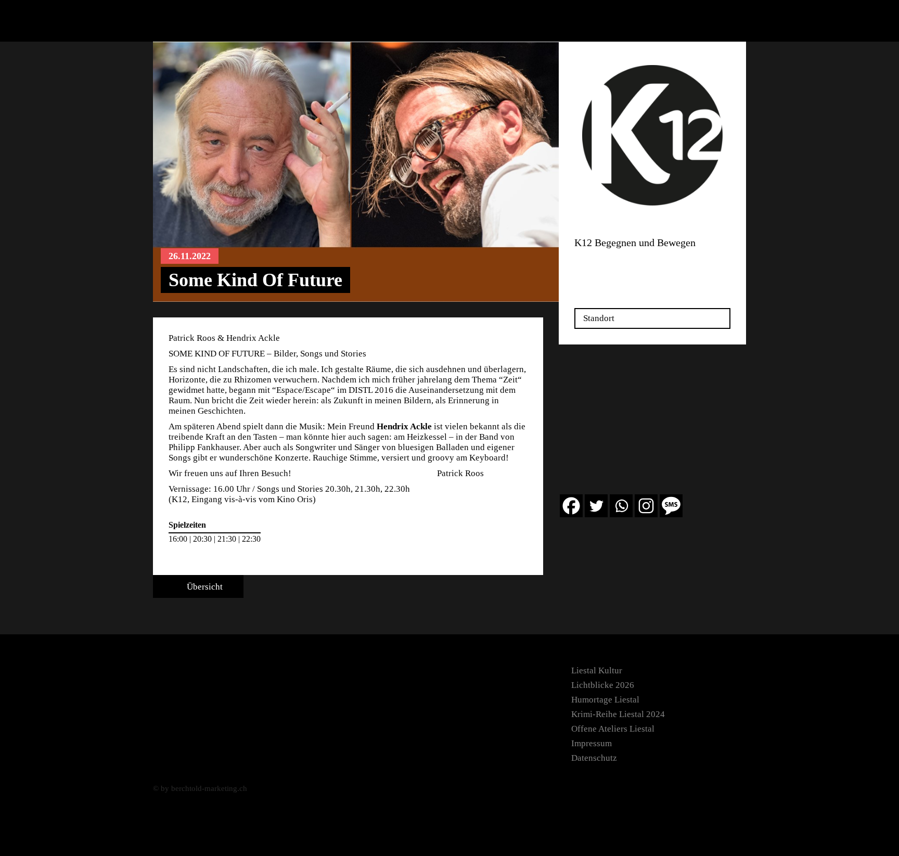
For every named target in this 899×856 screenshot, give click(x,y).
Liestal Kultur (596, 670)
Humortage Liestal (605, 700)
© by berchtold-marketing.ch (200, 788)
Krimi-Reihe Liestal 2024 (618, 714)
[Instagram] (646, 505)
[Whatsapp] (621, 505)
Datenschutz (594, 758)
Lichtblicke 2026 (602, 685)
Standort (598, 318)
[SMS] (671, 505)
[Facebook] (571, 505)
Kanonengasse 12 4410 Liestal (606, 266)
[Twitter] (596, 505)
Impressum (591, 743)
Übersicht (204, 587)
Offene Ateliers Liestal (612, 729)
